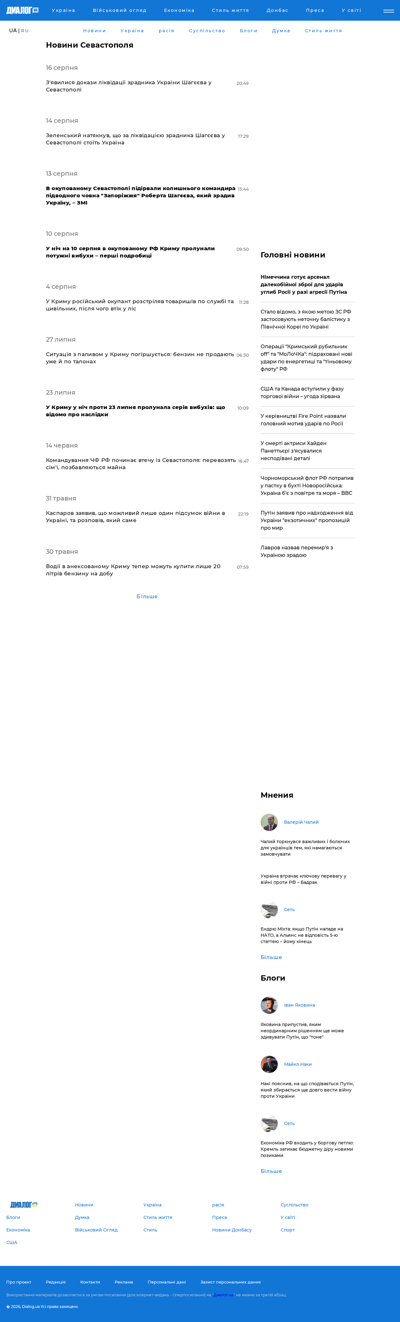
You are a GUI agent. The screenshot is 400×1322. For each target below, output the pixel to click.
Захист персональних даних (231, 1281)
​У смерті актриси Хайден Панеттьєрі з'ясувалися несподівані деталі (294, 450)
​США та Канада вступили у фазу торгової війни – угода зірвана (302, 392)
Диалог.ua (223, 1295)
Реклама (124, 1281)
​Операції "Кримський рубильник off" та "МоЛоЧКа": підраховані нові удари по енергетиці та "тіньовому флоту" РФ (306, 358)
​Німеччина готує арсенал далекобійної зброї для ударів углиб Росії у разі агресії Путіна (304, 284)
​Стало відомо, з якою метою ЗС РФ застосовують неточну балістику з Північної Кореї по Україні (306, 319)
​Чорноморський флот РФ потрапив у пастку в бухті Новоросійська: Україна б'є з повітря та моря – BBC (307, 485)
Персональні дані (167, 1281)
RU (25, 31)
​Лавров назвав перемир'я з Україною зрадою (297, 551)
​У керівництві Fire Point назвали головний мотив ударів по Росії (303, 420)
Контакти (90, 1281)
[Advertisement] (307, 135)
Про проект (18, 1281)
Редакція (56, 1281)
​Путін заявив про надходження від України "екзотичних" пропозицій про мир (307, 520)
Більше (147, 596)
